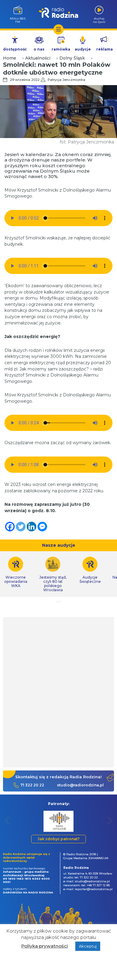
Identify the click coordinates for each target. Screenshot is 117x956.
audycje (83, 49)
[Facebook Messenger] (42, 526)
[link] (52, 574)
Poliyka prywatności (44, 946)
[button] (7, 820)
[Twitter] (21, 526)
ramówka (61, 49)
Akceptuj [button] (88, 946)
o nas (39, 49)
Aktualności (37, 58)
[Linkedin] (31, 526)
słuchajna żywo (99, 20)
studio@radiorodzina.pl (80, 785)
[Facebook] (10, 526)
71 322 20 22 (32, 785)
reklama (104, 49)
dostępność (15, 49)
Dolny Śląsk (72, 58)
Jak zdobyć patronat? (59, 839)
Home (9, 58)
